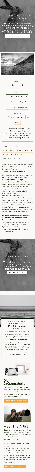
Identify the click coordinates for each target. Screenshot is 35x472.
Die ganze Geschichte (15, 466)
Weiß (28, 117)
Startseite (17, 81)
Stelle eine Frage (11, 159)
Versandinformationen (14, 154)
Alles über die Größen (15, 400)
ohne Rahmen (9, 117)
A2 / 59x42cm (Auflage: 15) (17, 102)
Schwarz (20, 117)
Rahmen (17, 113)
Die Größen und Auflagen (15, 150)
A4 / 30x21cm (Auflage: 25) (17, 96)
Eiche (17, 122)
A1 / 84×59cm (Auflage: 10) (17, 107)
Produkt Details (11, 146)
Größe (17, 92)
